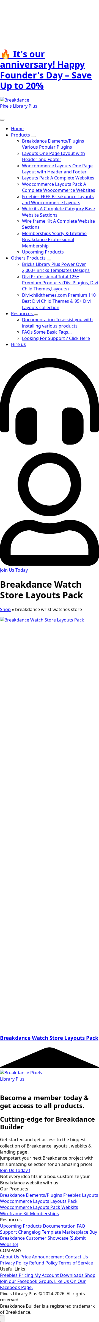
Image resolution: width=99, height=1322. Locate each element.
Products (21, 135)
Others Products (29, 258)
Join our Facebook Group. (27, 1281)
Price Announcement (42, 1257)
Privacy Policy (14, 1263)
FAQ (81, 1226)
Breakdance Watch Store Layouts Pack (49, 1037)
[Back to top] (2, 1318)
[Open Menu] (2, 120)
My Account (47, 1275)
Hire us (18, 344)
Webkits (69, 1207)
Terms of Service (76, 1263)
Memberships (44, 1214)
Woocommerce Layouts (25, 1201)
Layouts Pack (64, 1201)
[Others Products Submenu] (49, 259)
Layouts (90, 1195)
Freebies (72, 1195)
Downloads (72, 1275)
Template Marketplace (65, 1232)
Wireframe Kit (15, 1214)
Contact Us (76, 1257)
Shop (5, 609)
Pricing (26, 1275)
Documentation (60, 1226)
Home (17, 129)
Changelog (30, 1232)
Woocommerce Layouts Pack (30, 1207)
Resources (22, 313)
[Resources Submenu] (36, 315)
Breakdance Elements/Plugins (31, 1195)
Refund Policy (44, 1263)
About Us (10, 1257)
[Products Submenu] (33, 136)
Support (9, 1232)
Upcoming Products (21, 1226)
